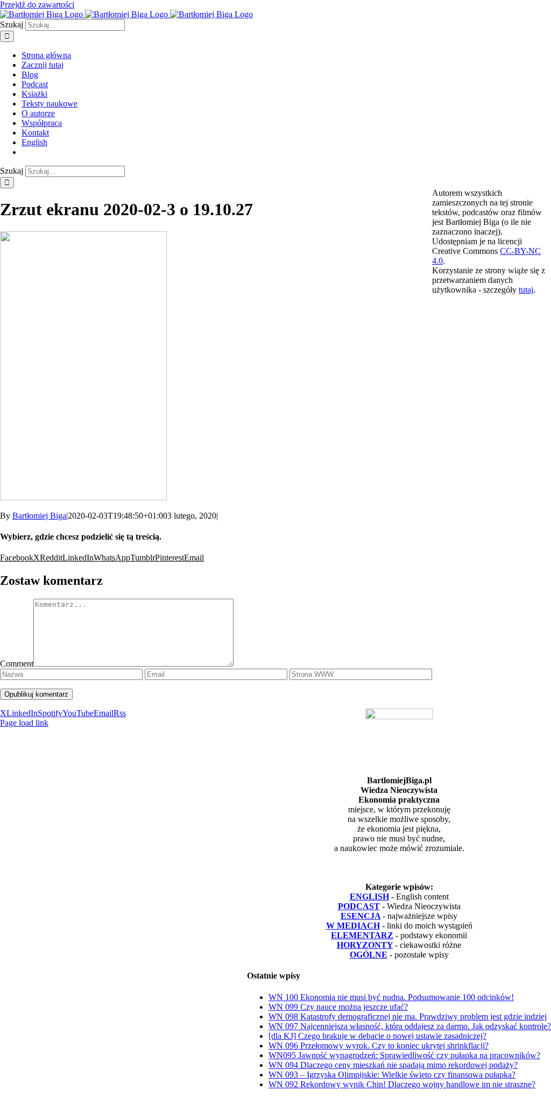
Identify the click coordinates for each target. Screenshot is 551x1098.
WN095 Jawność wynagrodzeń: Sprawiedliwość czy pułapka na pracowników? (404, 1055)
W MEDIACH (353, 925)
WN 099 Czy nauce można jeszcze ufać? (338, 1006)
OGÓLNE (368, 954)
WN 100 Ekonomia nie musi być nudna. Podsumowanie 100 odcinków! (391, 997)
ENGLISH (369, 896)
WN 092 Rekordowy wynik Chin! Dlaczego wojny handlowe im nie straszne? (402, 1084)
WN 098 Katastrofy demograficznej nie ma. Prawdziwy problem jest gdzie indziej (408, 1016)
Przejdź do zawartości (37, 4)
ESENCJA (360, 915)
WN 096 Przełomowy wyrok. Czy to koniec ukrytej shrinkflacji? (379, 1045)
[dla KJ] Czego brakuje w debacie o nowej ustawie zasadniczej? (377, 1035)
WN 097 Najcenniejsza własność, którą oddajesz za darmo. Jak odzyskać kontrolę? (410, 1026)
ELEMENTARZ (362, 935)
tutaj (526, 289)
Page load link (24, 722)
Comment (16, 663)
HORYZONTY (365, 945)
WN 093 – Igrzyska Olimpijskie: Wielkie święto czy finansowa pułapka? (392, 1074)
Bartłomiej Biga (39, 515)
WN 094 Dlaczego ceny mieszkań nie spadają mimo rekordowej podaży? (393, 1064)
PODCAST (359, 906)
